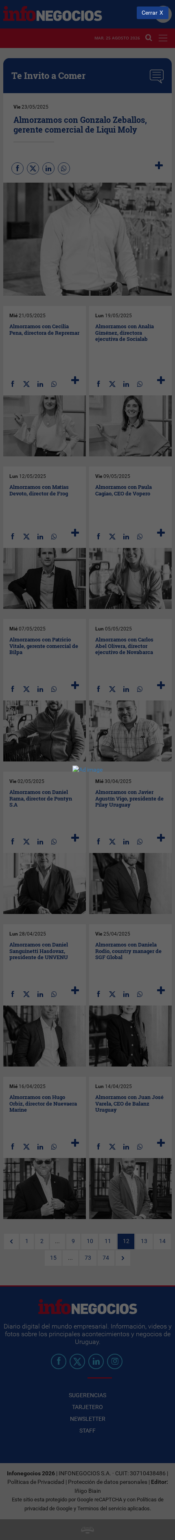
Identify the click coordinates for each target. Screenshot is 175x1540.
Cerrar (150, 12)
